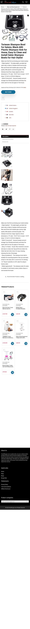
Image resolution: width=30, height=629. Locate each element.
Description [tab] (5, 136)
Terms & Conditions (6, 486)
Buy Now (8, 92)
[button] (28, 15)
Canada (11, 111)
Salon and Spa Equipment (13, 7)
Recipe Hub (4, 478)
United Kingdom (13, 108)
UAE (10, 117)
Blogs (2, 475)
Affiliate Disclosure (5, 488)
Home (2, 7)
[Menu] (2, 2)
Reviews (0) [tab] (5, 141)
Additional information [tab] (7, 139)
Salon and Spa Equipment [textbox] (14, 501)
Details (24, 87)
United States (12, 105)
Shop (2, 473)
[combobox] (15, 501)
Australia (11, 114)
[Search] (23, 2)
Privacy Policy (4, 484)
